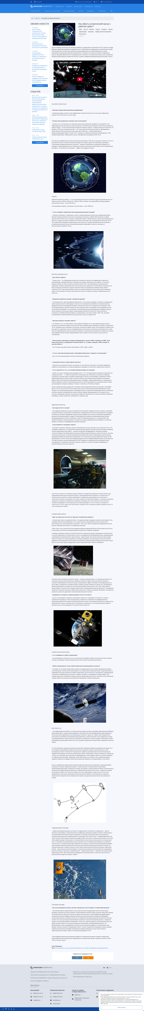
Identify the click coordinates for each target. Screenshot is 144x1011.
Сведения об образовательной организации (44, 972)
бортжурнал (91, 31)
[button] (96, 2)
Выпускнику (78, 6)
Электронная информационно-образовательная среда (47, 975)
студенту (98, 29)
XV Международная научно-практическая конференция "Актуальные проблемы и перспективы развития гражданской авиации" (40, 120)
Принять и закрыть (121, 1007)
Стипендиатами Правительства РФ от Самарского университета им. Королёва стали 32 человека (39, 56)
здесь (136, 996)
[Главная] (32, 18)
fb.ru (57, 948)
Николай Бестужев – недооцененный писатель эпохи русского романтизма (40, 45)
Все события (40, 142)
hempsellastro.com (78, 948)
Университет (35, 11)
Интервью (91, 29)
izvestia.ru (86, 948)
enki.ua (71, 948)
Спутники (110, 29)
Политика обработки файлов (39, 981)
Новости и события (52, 11)
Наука (81, 11)
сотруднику (104, 29)
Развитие (90, 11)
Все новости (40, 85)
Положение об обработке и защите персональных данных (48, 978)
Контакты (102, 11)
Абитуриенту (59, 6)
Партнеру (98, 6)
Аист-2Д (85, 29)
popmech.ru (61, 948)
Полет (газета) (82, 34)
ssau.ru (67, 948)
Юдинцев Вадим (82, 31)
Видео (80, 29)
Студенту (69, 6)
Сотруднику (88, 6)
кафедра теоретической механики (103, 31)
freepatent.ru (93, 948)
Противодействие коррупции (82, 976)
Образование (69, 11)
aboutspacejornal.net (102, 948)
